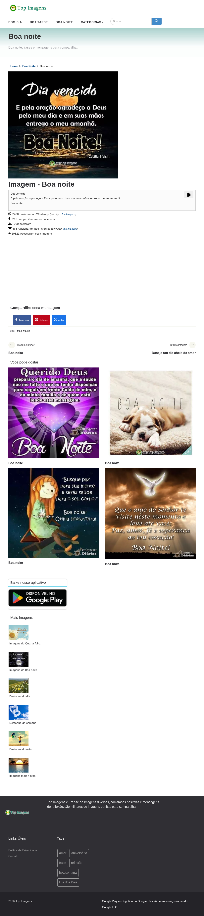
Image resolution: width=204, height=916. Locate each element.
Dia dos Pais (68, 882)
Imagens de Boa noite (23, 669)
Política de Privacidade (22, 850)
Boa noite (15, 463)
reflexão (76, 862)
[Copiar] (188, 194)
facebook (24, 320)
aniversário (79, 853)
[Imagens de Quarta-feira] (18, 632)
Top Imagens (69, 214)
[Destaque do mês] (18, 738)
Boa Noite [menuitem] (64, 22)
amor (62, 853)
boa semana (68, 872)
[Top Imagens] (28, 8)
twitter (60, 320)
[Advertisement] (102, 268)
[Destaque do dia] (18, 685)
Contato (13, 856)
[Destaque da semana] (18, 712)
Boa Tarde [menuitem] (39, 22)
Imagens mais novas (22, 775)
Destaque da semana (22, 722)
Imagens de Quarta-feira (24, 643)
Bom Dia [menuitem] (15, 22)
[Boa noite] (53, 412)
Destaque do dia (19, 696)
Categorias (91, 22)
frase (62, 862)
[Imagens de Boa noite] (18, 659)
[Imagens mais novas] (18, 765)
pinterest (43, 320)
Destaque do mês (20, 749)
